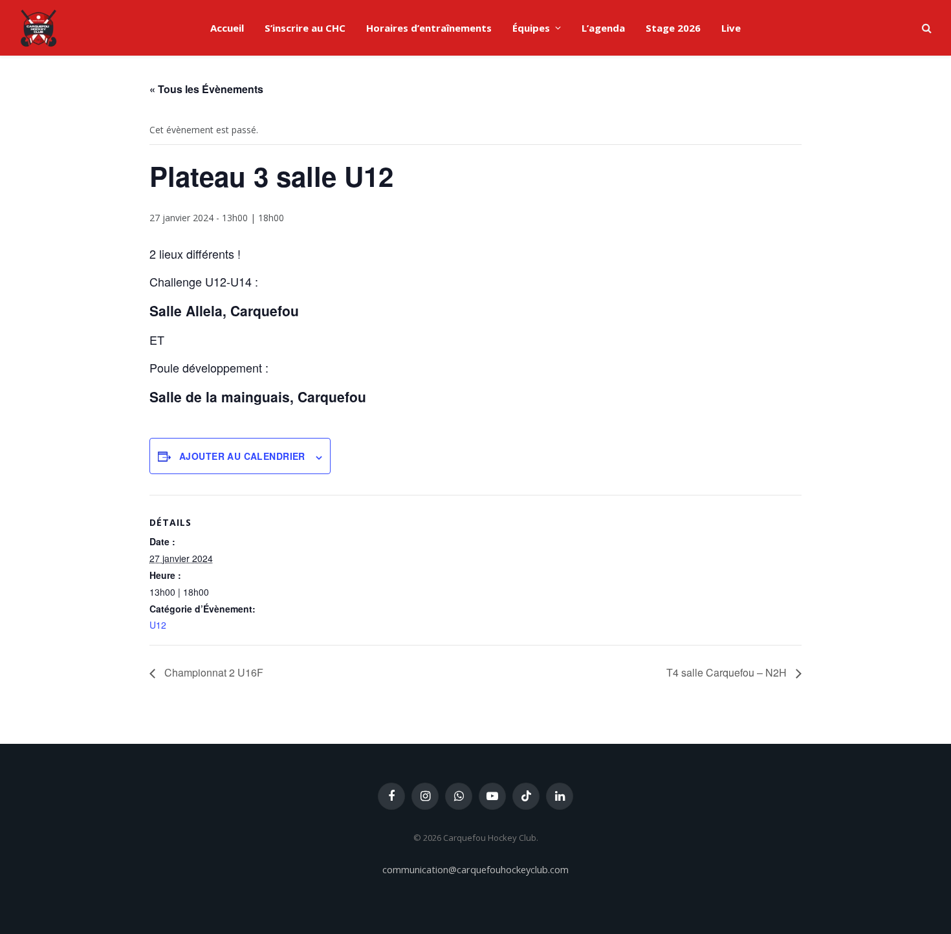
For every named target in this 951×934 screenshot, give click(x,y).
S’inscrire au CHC (305, 27)
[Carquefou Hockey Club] (38, 28)
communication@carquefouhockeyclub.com (475, 869)
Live (731, 27)
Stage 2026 (673, 27)
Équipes (531, 27)
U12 (157, 624)
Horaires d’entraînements (429, 27)
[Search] (925, 28)
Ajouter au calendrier (242, 456)
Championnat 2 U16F (212, 672)
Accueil (227, 27)
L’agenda (603, 27)
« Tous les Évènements (206, 88)
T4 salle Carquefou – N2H (727, 672)
